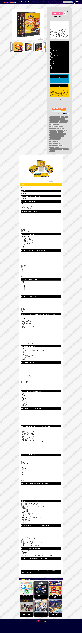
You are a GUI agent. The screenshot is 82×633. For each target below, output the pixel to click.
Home (20, 5)
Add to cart (57, 13)
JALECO (22, 5)
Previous (9, 47)
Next (46, 47)
